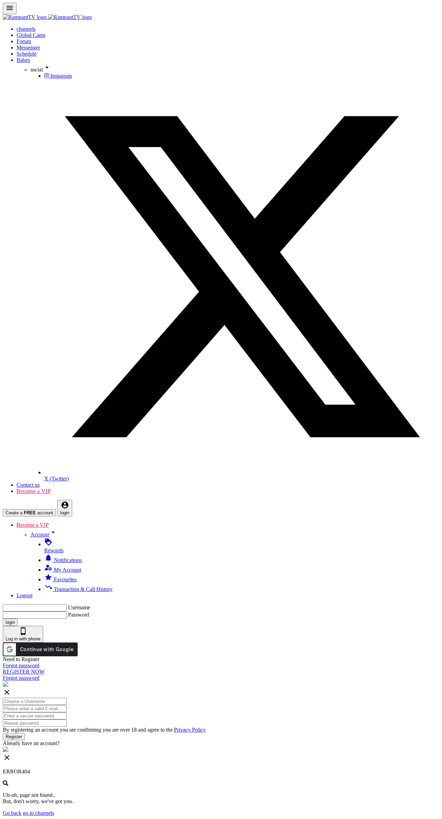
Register (14, 736)
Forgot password (21, 665)
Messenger (28, 47)
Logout (24, 595)
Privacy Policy (190, 730)
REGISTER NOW (24, 672)
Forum (24, 41)
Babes (23, 60)
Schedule (27, 54)
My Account (62, 570)
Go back (12, 813)
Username (79, 607)
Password (78, 615)
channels (26, 29)
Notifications (63, 560)
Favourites (60, 579)
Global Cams (31, 35)
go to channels (38, 813)
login (10, 622)
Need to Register (21, 659)
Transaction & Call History (78, 589)
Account (43, 534)
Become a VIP (34, 491)
